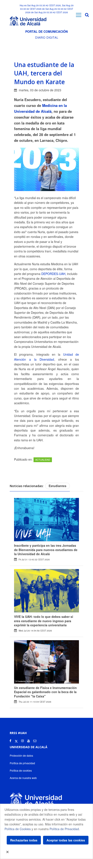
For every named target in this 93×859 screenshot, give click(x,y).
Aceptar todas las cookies (65, 840)
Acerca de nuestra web (23, 778)
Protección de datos (21, 755)
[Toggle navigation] (78, 15)
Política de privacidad (22, 763)
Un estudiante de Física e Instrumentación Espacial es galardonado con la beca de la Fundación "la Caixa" (45, 692)
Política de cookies (21, 770)
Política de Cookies (18, 829)
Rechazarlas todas (23, 840)
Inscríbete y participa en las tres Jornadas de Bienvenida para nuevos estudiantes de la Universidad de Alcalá (45, 549)
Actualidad (42, 459)
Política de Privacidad (64, 829)
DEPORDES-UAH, (54, 274)
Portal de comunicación (46, 31)
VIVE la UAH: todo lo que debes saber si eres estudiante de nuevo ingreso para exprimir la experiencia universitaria (43, 620)
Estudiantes (57, 486)
